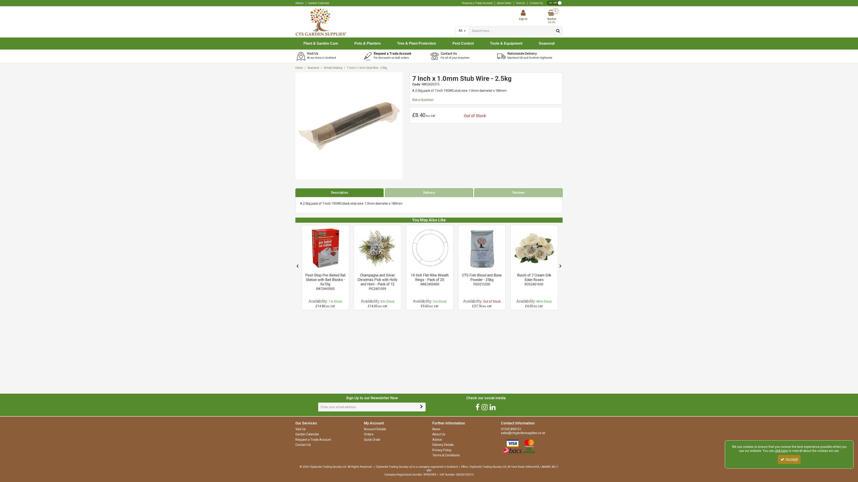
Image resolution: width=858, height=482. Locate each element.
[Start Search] (558, 30)
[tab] (339, 192)
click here (781, 451)
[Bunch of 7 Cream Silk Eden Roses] (534, 248)
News (436, 429)
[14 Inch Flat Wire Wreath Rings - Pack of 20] (429, 248)
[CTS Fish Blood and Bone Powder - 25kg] (482, 248)
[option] (325, 267)
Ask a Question (422, 100)
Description (339, 192)
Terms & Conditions (446, 455)
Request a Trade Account (477, 3)
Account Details (375, 429)
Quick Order (504, 3)
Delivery (429, 192)
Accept (792, 459)
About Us (438, 434)
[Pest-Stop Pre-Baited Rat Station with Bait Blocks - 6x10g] (325, 248)
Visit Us (520, 3)
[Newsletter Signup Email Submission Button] (422, 407)
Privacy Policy (442, 450)
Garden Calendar (318, 3)
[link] (477, 407)
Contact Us (536, 3)
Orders (369, 434)
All (461, 30)
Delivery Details (443, 445)
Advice (299, 3)
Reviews (519, 192)
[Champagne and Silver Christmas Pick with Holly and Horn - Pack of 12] (377, 248)
